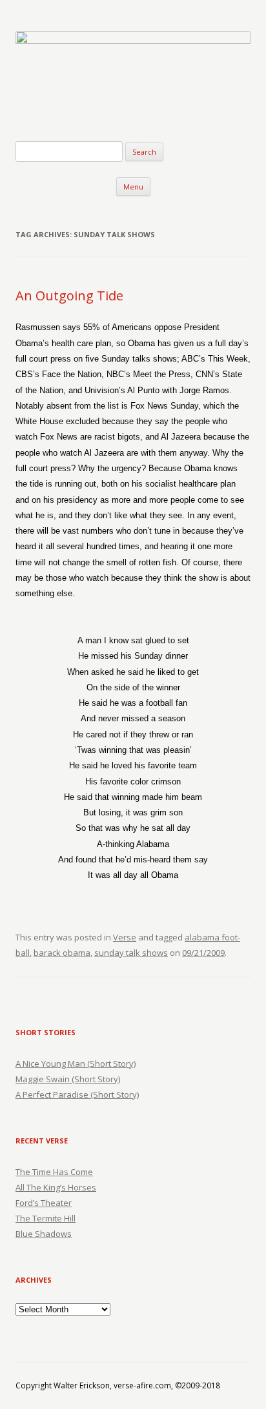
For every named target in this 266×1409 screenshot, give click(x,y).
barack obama (62, 952)
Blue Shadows (43, 1233)
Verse (124, 937)
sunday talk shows (131, 952)
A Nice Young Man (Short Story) (75, 1063)
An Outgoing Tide (69, 295)
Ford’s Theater (43, 1203)
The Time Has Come (54, 1172)
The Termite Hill (45, 1218)
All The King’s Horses (55, 1187)
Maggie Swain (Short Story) (67, 1079)
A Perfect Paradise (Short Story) (77, 1094)
